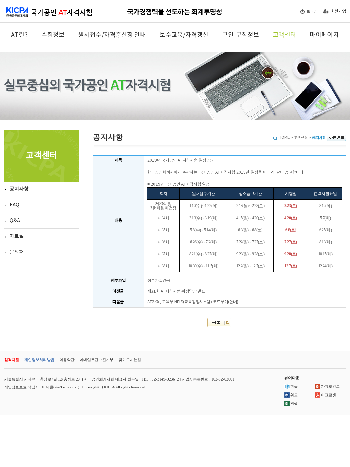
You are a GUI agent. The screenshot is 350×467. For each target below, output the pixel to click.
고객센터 (284, 35)
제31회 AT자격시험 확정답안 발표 (176, 291)
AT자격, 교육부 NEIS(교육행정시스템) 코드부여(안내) (192, 302)
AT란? (19, 35)
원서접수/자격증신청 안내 (112, 35)
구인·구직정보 (240, 35)
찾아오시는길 (130, 360)
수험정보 (53, 35)
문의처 (17, 252)
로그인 (312, 11)
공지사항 (19, 189)
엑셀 (294, 403)
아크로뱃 (328, 395)
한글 (294, 386)
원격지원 (11, 360)
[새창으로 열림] (336, 138)
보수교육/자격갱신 (184, 35)
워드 (294, 395)
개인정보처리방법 (39, 360)
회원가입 (338, 11)
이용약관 (67, 360)
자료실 (17, 236)
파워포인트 (330, 386)
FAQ (14, 205)
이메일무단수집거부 (96, 360)
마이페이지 (324, 35)
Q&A (15, 221)
